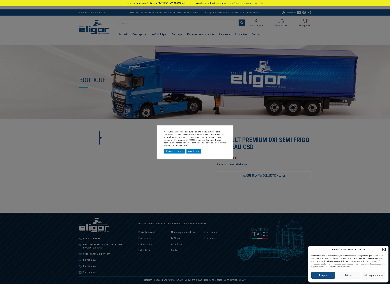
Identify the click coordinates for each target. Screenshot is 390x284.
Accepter (323, 275)
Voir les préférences (373, 275)
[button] (383, 249)
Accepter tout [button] (193, 151)
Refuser (348, 275)
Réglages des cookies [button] (174, 151)
